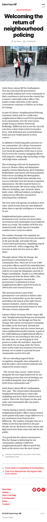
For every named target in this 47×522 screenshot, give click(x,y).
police (29, 454)
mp (24, 454)
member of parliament (14, 454)
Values (5, 492)
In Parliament (8, 498)
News (4, 501)
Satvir (19, 41)
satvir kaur (36, 454)
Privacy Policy (7, 517)
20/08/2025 (31, 41)
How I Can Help (9, 495)
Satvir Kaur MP (9, 4)
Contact (6, 504)
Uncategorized (23, 10)
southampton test (12, 457)
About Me (6, 489)
